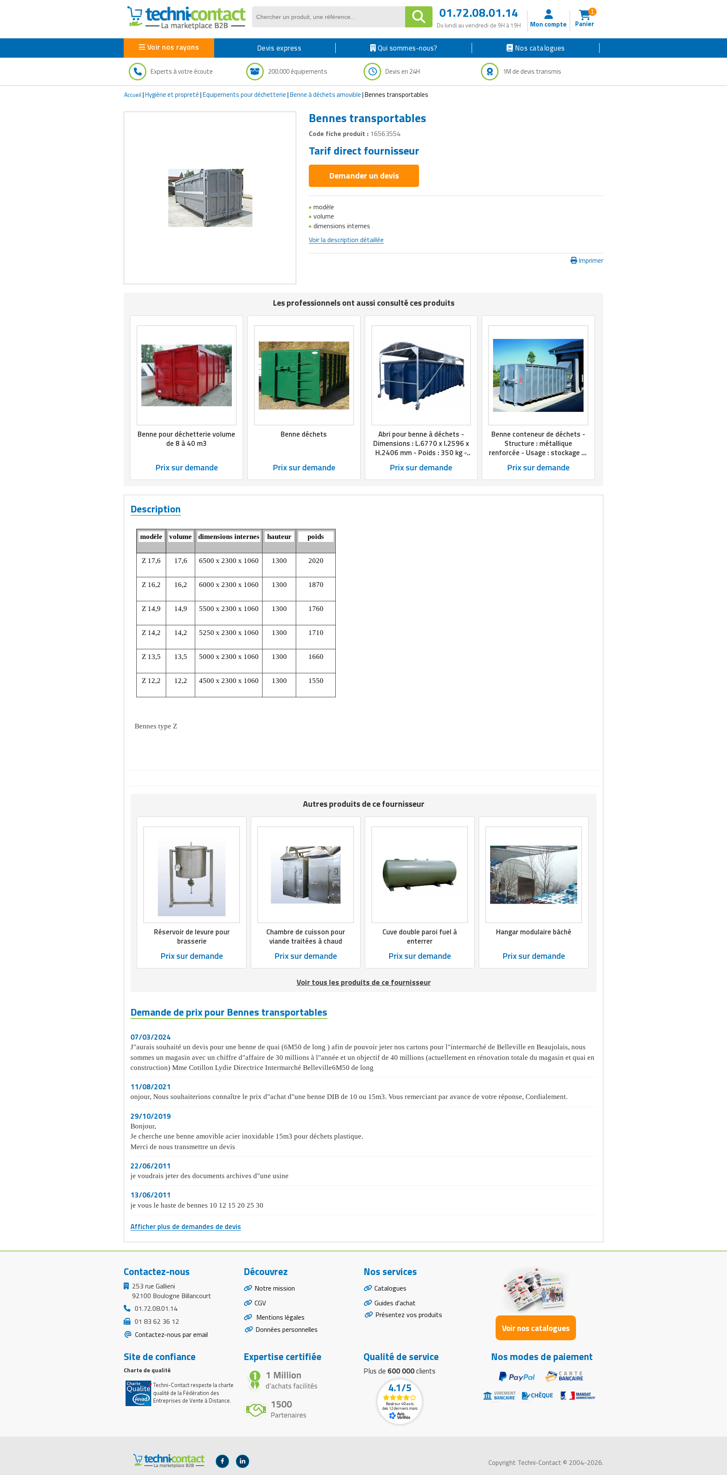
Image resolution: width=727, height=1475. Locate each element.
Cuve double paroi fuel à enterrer (419, 936)
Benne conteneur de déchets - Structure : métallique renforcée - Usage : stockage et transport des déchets (538, 448)
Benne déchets (304, 434)
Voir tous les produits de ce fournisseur (364, 982)
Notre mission (275, 1288)
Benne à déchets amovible (325, 94)
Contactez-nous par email (170, 1334)
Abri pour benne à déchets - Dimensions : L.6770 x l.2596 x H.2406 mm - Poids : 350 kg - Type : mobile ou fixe (421, 448)
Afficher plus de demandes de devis (185, 1226)
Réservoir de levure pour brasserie (192, 936)
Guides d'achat (395, 1303)
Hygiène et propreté (172, 94)
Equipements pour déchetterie (244, 94)
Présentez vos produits (408, 1314)
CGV (260, 1303)
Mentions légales (280, 1317)
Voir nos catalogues (536, 1328)
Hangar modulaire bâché (533, 931)
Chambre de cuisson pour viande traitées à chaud (305, 936)
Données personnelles (286, 1329)
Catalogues (390, 1288)
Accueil (132, 94)
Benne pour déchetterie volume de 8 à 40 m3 (186, 439)
